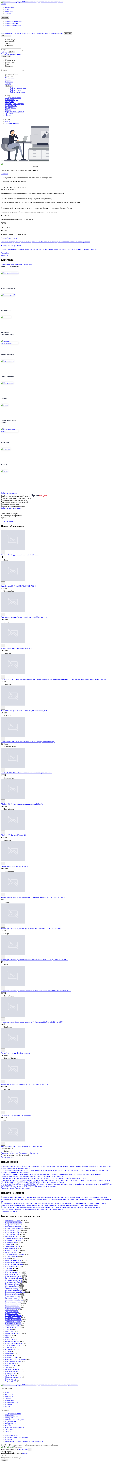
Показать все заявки (22, 1188)
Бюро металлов (7, 1146)
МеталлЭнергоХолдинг (10, 1084)
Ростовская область (12, 1236)
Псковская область (12, 1339)
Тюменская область (12, 1246)
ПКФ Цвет (5, 866)
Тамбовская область (13, 1322)
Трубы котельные (23, 1053)
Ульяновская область (13, 1304)
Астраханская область (13, 1290)
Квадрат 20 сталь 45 (18, 835)
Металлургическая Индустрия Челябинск (17, 1022)
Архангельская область (14, 1300)
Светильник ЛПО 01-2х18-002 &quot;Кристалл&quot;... (34, 742)
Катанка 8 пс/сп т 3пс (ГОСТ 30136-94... (34, 1084)
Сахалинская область (13, 1324)
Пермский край (11, 1242)
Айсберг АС (6, 555)
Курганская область (13, 1308)
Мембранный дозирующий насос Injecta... (32, 710)
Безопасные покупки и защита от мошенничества (24, 1441)
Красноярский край (13, 1230)
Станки (8, 110)
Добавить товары (7, 521)
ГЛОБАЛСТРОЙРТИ (9, 773)
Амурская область (12, 1328)
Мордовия (9, 1353)
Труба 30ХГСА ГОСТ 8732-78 (25, 586)
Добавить (5, 17)
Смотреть (4, 174)
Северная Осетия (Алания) (15, 1359)
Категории (67, 33)
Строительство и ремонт (14, 112)
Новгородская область (14, 1343)
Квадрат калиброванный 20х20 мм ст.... (32, 617)
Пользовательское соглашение (16, 1437)
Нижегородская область (14, 1240)
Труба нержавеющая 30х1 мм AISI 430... (28, 1146)
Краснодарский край (13, 1232)
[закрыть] (29, 1449)
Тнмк (3, 648)
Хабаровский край (12, 1234)
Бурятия (8, 1335)
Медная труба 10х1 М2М (18, 866)
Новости (8, 1404)
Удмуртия (9, 1270)
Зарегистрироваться (13, 54)
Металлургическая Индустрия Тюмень (15, 897)
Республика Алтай (12, 1369)
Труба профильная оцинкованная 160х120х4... (28, 804)
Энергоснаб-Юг (7, 742)
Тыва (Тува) (10, 1375)
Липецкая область (12, 1286)
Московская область (13, 1221)
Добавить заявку (11, 23)
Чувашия (8, 1268)
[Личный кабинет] (3, 31)
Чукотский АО (11, 1381)
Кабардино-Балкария (13, 1361)
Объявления (9, 7)
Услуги (8, 116)
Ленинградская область (14, 1238)
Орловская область (12, 1341)
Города (7, 1406)
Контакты (9, 1396)
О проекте (9, 1394)
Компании (9, 11)
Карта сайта (9, 1400)
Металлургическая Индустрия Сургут (15, 928)
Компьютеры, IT (11, 100)
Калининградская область (15, 1292)
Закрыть (4, 1460)
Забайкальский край (13, 1326)
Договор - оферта (11, 1435)
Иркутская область (12, 1225)
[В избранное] (3, 552)
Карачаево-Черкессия (13, 1371)
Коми (7, 1337)
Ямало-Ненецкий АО (13, 1345)
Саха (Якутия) (10, 1349)
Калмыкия (9, 1379)
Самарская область (12, 1250)
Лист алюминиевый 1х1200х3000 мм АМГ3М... (53, 991)
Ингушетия (9, 1363)
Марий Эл (9, 1332)
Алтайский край (11, 1256)
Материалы (9, 102)
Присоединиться (7, 1157)
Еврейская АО (11, 1365)
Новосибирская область (14, 1229)
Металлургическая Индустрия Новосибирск (18, 991)
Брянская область (12, 1298)
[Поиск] (23, 50)
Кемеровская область (13, 1260)
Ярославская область (13, 1276)
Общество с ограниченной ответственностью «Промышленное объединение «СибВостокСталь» (37, 679)
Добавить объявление (13, 21)
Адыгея (8, 1351)
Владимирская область (14, 1302)
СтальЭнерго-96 (7, 586)
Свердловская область (13, 1223)
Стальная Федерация (9, 617)
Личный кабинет (11, 74)
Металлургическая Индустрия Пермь (15, 960)
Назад (7, 96)
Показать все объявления (28, 1153)
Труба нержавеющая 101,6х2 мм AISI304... (46, 928)
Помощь (8, 1439)
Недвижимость (11, 106)
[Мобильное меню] (7, 31)
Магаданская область (13, 1377)
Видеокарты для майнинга (21, 1115)
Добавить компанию (13, 25)
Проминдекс (6, 1115)
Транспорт (9, 114)
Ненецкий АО (10, 1373)
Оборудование (10, 108)
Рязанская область (12, 1306)
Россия (3, 4)
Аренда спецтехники (13, 98)
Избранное (5, 52)
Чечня (7, 1367)
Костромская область (13, 1320)
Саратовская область (13, 1274)
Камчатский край (12, 1357)
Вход (7, 1392)
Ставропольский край (13, 1282)
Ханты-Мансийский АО (14, 1254)
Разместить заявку (8, 1188)
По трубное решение (9, 1053)
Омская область (11, 1248)
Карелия (8, 1355)
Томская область (11, 1310)
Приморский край (12, 1266)
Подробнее (23, 1449)
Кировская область (12, 1284)
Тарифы (8, 13)
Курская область (11, 1314)
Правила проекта (11, 1402)
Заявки (7, 9)
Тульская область (12, 1312)
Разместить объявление (10, 1153)
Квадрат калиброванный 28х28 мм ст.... (25, 555)
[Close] (13, 1452)
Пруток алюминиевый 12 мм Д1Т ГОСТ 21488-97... (48, 960)
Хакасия (8, 1330)
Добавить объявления (24, 264)
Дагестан (9, 1347)
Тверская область (12, 1288)
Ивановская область (13, 1318)
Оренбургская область (13, 1280)
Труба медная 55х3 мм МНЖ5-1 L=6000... (48, 1022)
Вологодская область (13, 1316)
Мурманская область (13, 1333)
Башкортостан (10, 1252)
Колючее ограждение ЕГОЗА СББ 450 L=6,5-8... (48, 897)
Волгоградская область (14, 1264)
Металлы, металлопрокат (14, 104)
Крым (7, 1258)
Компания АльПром (9, 710)
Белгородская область (13, 1278)
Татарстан (9, 1244)
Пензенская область (13, 1272)
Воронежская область (13, 1262)
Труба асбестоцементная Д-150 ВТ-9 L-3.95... (91, 679)
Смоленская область (13, 1296)
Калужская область (12, 1294)
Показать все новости (9, 1211)
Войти (12, 52)
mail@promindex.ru (71, 1385)
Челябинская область (13, 1227)
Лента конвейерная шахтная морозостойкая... (35, 773)
